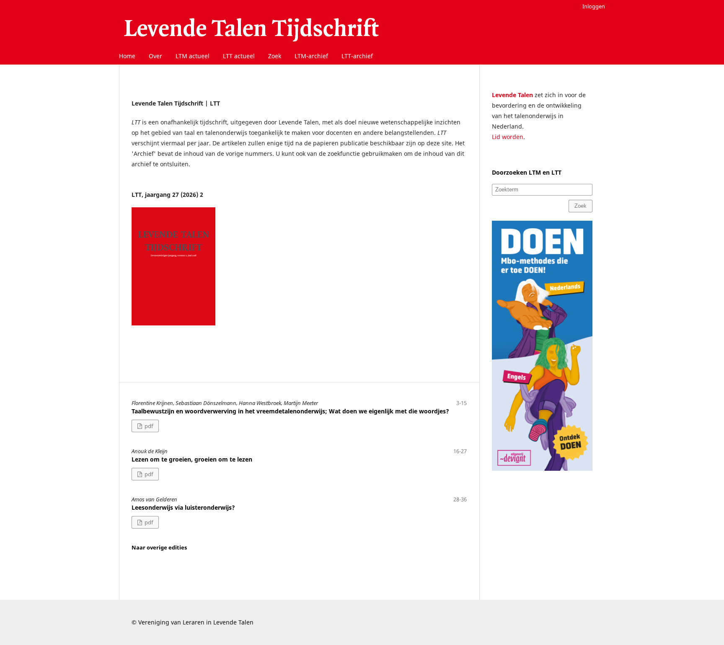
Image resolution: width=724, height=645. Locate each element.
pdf (148, 426)
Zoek (274, 56)
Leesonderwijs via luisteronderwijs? (183, 507)
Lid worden (507, 137)
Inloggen (593, 6)
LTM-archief (311, 56)
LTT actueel (239, 56)
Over (155, 56)
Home (127, 56)
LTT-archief (357, 56)
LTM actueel (192, 56)
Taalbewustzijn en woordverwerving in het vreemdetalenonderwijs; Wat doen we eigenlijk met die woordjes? (290, 411)
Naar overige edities (159, 547)
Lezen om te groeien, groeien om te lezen (192, 459)
